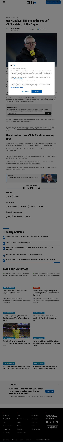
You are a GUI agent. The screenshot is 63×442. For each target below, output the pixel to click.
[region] (31, 78)
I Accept (37, 91)
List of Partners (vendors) (17, 87)
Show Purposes (25, 91)
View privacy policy (18, 78)
